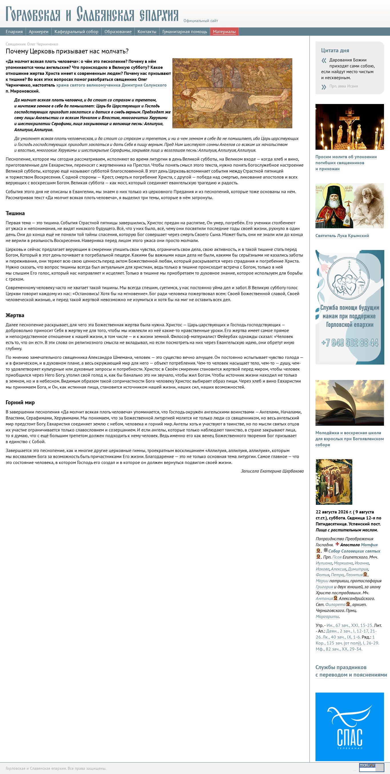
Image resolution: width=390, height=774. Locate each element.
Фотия (322, 574)
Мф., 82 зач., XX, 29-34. (339, 649)
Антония (324, 598)
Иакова (322, 569)
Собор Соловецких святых (354, 551)
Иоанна (362, 563)
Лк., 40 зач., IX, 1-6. (342, 637)
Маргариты (327, 616)
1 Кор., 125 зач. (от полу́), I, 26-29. (347, 640)
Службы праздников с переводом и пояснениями (351, 670)
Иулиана (324, 563)
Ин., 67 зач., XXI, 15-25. (350, 625)
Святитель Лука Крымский (342, 235)
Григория (324, 586)
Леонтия (354, 574)
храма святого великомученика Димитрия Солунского (111, 85)
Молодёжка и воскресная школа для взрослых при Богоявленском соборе (349, 438)
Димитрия (358, 569)
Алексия (338, 569)
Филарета (335, 604)
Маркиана (343, 563)
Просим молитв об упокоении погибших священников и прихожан (346, 162)
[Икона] (334, 503)
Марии (322, 580)
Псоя (336, 557)
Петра (337, 574)
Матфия (369, 544)
